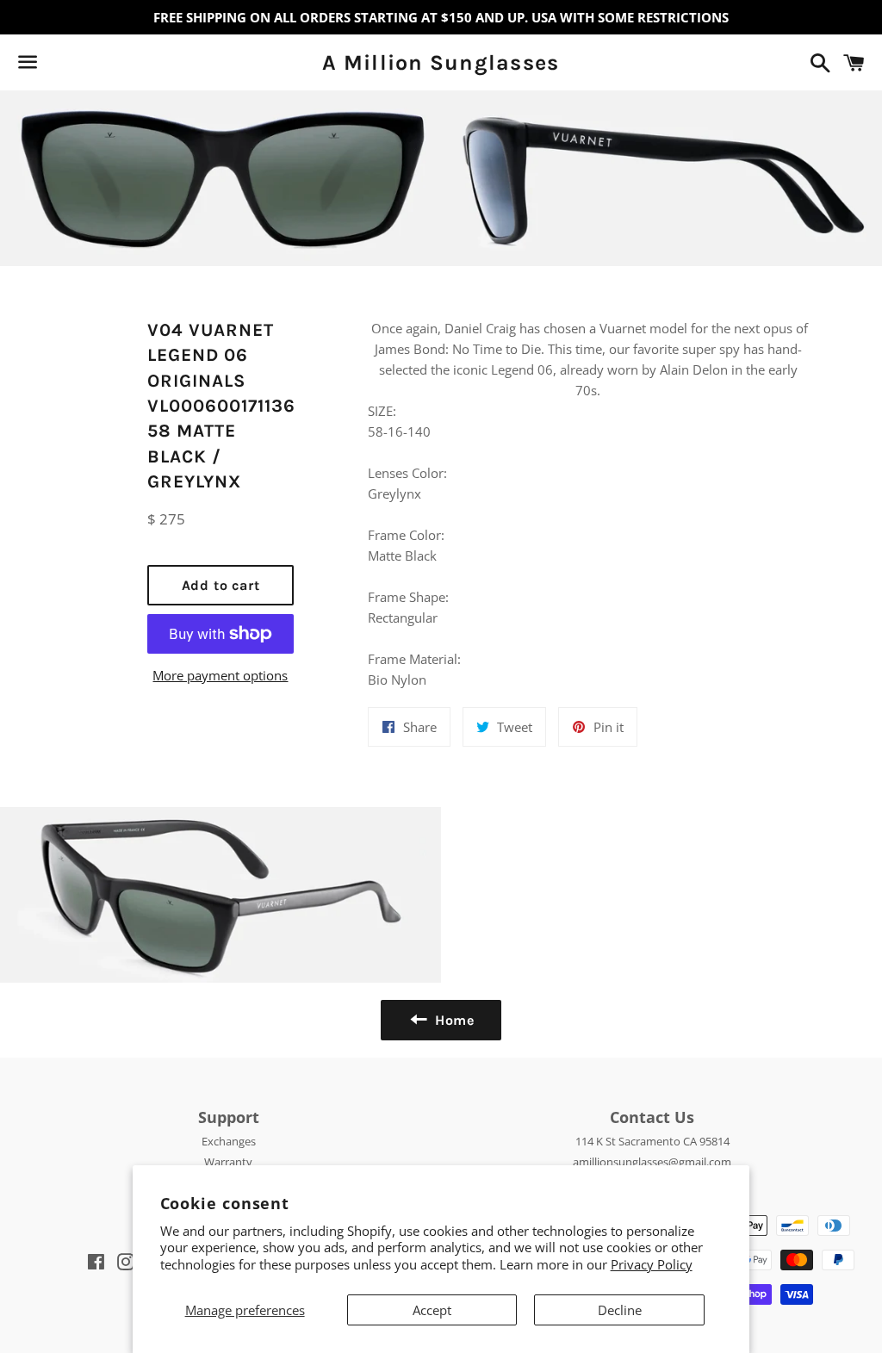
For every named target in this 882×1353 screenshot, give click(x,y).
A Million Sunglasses (440, 62)
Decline (620, 1310)
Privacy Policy (652, 1264)
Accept (432, 1310)
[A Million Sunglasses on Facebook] (57, 65)
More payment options (220, 675)
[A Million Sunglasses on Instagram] (88, 65)
